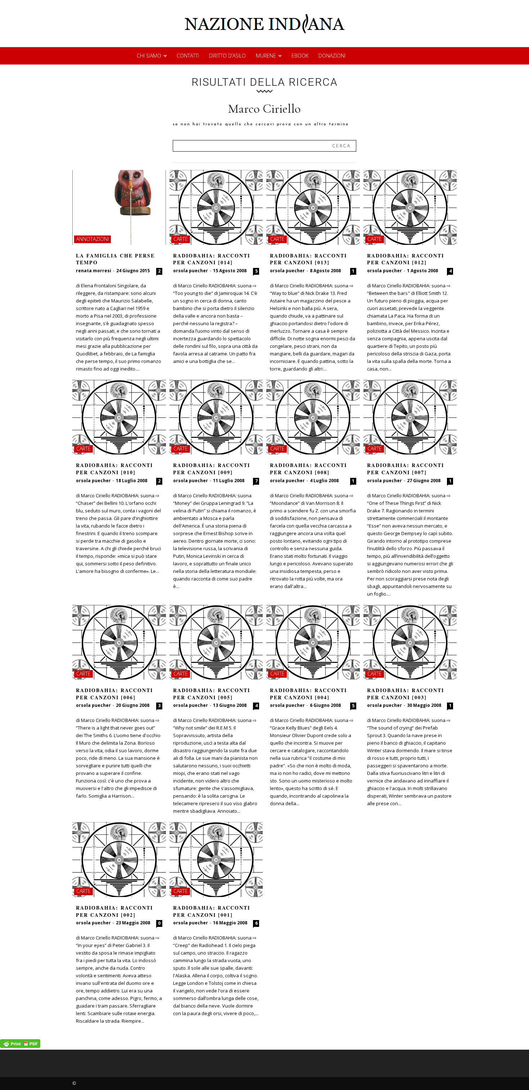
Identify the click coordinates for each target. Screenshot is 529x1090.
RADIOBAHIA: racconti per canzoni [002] (114, 911)
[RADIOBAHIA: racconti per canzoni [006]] (119, 642)
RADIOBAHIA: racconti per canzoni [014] (211, 259)
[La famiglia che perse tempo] (119, 207)
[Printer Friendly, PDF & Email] (20, 1046)
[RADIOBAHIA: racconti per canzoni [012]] (410, 207)
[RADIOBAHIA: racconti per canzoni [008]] (313, 417)
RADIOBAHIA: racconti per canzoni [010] (114, 468)
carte (180, 239)
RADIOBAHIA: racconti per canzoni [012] (405, 259)
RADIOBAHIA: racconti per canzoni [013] (308, 259)
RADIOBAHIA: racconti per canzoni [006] (114, 693)
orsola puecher (190, 271)
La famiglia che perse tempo (115, 259)
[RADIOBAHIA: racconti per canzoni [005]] (216, 642)
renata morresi (93, 271)
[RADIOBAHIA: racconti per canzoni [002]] (119, 859)
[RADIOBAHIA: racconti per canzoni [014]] (216, 207)
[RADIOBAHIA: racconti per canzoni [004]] (313, 642)
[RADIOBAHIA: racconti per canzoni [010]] (119, 417)
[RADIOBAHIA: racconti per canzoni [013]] (313, 207)
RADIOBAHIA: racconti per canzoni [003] (405, 693)
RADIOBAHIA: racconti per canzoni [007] (405, 468)
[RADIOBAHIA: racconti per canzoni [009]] (216, 417)
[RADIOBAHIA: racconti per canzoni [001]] (216, 859)
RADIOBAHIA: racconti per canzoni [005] (211, 693)
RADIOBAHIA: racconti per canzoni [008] (308, 468)
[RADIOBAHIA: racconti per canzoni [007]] (410, 417)
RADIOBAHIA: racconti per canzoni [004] (308, 693)
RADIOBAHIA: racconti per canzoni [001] (211, 911)
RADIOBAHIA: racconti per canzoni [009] (211, 468)
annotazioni (92, 239)
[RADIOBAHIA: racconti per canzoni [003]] (410, 642)
